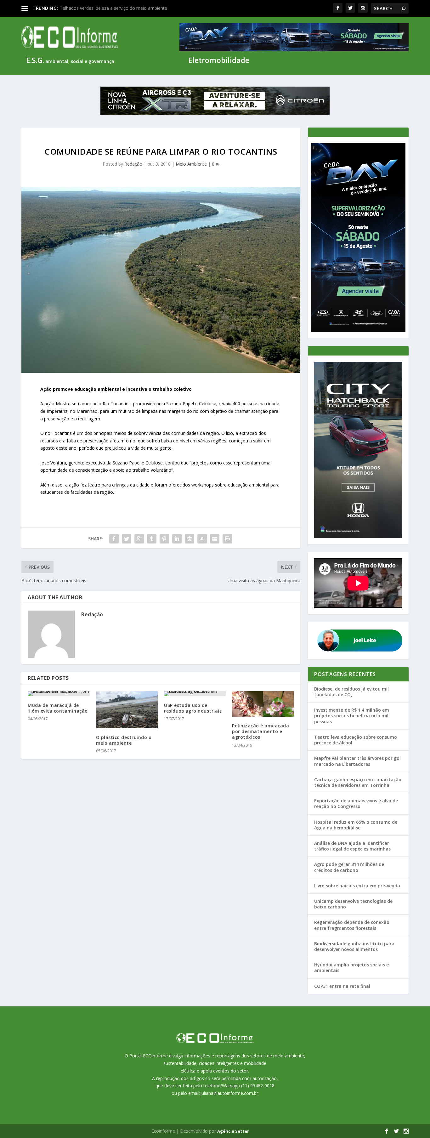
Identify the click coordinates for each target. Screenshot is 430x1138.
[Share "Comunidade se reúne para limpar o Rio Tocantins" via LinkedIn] (177, 538)
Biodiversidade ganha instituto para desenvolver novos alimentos (354, 946)
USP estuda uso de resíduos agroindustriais (193, 708)
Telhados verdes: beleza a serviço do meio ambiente (113, 8)
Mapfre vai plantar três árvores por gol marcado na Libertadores (357, 761)
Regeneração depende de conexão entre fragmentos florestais (351, 925)
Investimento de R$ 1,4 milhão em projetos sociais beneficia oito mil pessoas (351, 715)
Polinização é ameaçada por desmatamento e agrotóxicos (260, 731)
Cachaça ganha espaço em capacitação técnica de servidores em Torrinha (357, 782)
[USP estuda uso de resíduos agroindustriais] (195, 693)
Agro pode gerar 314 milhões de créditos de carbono (349, 867)
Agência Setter (233, 1131)
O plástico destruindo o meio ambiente (124, 740)
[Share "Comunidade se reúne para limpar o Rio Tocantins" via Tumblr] (151, 538)
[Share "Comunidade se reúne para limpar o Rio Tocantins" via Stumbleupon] (202, 538)
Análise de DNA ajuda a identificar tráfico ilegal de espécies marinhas (352, 846)
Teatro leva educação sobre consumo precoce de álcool (355, 740)
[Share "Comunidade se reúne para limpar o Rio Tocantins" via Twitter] (126, 538)
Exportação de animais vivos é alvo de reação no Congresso (356, 803)
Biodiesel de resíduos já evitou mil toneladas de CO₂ (351, 691)
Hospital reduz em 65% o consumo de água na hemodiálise (355, 825)
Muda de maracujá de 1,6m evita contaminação (58, 708)
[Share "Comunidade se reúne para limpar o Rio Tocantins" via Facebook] (114, 538)
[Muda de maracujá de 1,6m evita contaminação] (58, 693)
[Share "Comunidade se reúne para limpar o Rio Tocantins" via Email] (214, 538)
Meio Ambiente (191, 164)
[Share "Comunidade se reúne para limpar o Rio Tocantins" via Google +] (139, 538)
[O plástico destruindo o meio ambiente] (127, 709)
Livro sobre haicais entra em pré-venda (357, 886)
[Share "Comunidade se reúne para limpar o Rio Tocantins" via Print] (227, 538)
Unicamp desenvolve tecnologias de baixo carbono (353, 904)
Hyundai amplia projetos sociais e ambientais (351, 967)
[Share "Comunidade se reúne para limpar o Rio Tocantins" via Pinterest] (164, 538)
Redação (133, 164)
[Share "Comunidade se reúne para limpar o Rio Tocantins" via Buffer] (189, 538)
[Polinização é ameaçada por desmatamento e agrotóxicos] (263, 704)
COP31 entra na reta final (342, 986)
